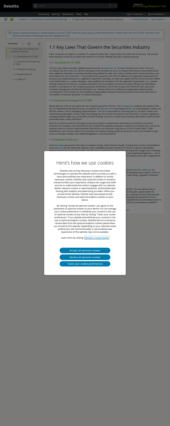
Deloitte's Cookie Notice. (96, 237)
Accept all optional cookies (85, 250)
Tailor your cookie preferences (85, 263)
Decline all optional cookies (85, 257)
